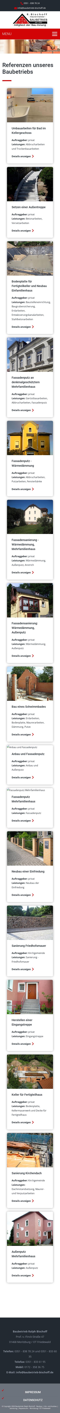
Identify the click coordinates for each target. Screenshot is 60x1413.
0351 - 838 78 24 (31, 3)
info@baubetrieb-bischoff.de (31, 8)
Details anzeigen (21, 156)
